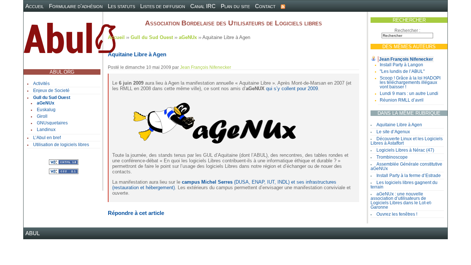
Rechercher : (407, 30)
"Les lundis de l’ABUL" (402, 71)
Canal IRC (203, 6)
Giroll (42, 116)
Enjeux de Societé (51, 90)
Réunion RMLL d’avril (402, 100)
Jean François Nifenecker (406, 59)
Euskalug (46, 109)
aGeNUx (45, 103)
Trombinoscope (392, 157)
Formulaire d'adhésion (76, 6)
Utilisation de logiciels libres (61, 144)
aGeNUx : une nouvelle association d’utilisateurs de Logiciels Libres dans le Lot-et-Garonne (401, 200)
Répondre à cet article (136, 213)
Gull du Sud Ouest (51, 97)
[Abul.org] (70, 41)
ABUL (32, 233)
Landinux (46, 129)
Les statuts (121, 6)
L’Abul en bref (47, 137)
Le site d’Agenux (393, 132)
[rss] (283, 6)
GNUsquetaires (52, 123)
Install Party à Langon (401, 65)
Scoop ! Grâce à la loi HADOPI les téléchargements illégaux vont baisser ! (410, 82)
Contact (265, 6)
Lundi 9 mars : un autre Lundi (409, 93)
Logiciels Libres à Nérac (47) (405, 150)
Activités (41, 83)
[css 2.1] (63, 171)
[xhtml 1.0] (63, 162)
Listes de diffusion (162, 6)
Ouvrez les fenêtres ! (396, 214)
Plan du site (235, 6)
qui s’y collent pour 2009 (292, 88)
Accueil (34, 6)
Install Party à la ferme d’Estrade (408, 175)
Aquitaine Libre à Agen (399, 125)
